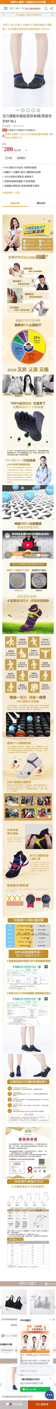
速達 (5, 130)
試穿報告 (21, 158)
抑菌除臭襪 (38, 24)
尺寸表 (9, 158)
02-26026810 (32, 8)
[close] (52, 2)
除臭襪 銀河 (7, 1350)
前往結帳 (16, 1404)
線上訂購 (15, 24)
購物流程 (41, 203)
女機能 (26, 24)
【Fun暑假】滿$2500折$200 (28, 15)
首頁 (5, 24)
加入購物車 (42, 1404)
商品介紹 (15, 203)
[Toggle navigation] (5, 8)
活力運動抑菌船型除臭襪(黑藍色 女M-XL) (29, 29)
